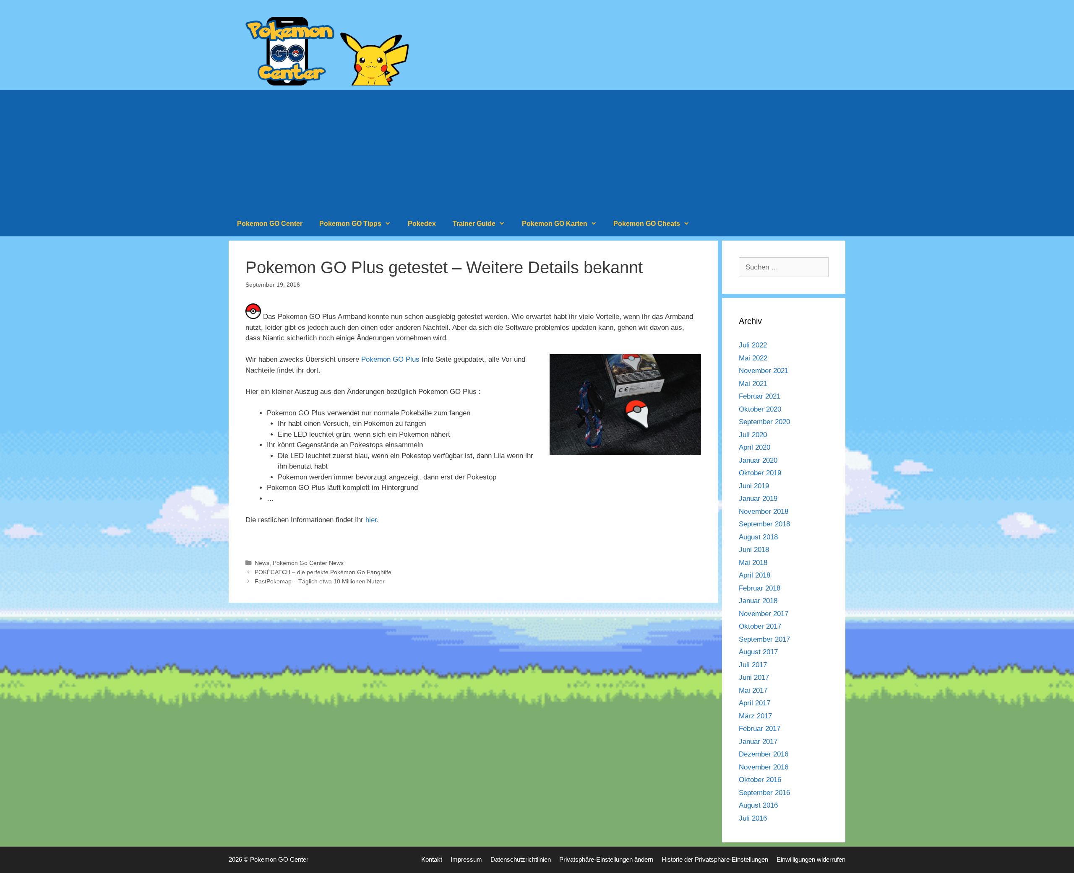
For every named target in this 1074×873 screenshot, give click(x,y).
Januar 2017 (758, 742)
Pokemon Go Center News (308, 563)
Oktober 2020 (760, 409)
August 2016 (758, 805)
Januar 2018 (758, 601)
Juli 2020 (753, 435)
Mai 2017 (753, 690)
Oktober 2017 (760, 626)
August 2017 (758, 652)
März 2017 (755, 716)
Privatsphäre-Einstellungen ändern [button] (606, 859)
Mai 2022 (753, 358)
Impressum (466, 859)
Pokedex (422, 223)
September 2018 (764, 524)
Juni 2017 (754, 677)
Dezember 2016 (763, 754)
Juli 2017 (753, 665)
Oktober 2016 (760, 780)
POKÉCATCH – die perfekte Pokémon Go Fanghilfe (323, 572)
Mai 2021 (753, 384)
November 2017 (763, 614)
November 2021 (763, 371)
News (262, 563)
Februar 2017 (759, 729)
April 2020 (754, 447)
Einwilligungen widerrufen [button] (811, 859)
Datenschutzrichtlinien (520, 859)
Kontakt (431, 859)
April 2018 (754, 575)
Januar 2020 (758, 460)
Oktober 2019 (760, 473)
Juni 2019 (754, 486)
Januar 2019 (758, 499)
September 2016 (764, 793)
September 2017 (764, 639)
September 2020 (764, 422)
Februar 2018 (759, 588)
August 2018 (758, 537)
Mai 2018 (753, 563)
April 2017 (754, 703)
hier (371, 520)
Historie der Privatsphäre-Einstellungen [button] (715, 859)
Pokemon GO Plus (390, 359)
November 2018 (763, 512)
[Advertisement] (537, 148)
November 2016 (763, 767)
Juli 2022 (753, 345)
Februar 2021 (759, 396)
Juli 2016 (753, 818)
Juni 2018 (754, 550)
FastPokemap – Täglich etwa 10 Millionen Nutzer (320, 581)
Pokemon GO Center (269, 223)
